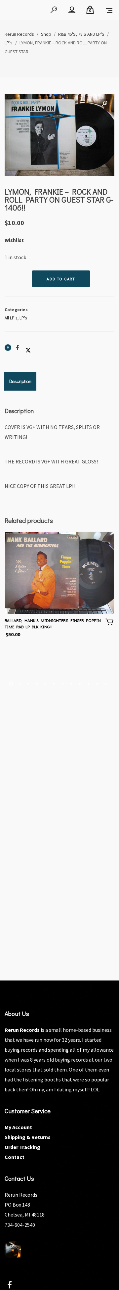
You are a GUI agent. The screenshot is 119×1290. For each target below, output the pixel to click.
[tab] (20, 381)
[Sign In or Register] (72, 10)
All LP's (11, 318)
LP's (23, 318)
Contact (14, 1157)
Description (20, 381)
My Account (18, 1127)
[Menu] (109, 10)
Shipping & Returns (28, 1137)
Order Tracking (22, 1147)
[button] (104, 104)
